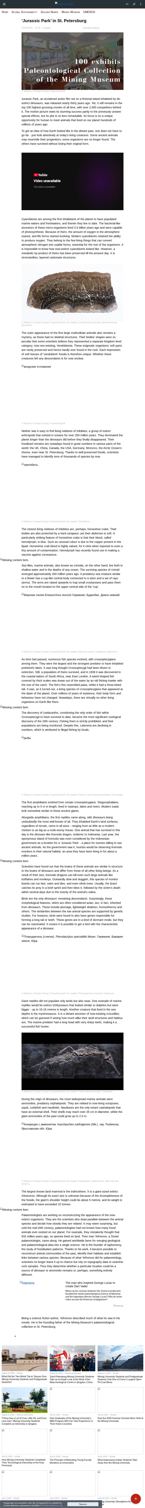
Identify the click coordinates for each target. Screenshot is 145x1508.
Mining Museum (71, 11)
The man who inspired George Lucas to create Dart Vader (90, 1284)
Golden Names (49, 11)
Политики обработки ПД (51, 1505)
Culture (47, 28)
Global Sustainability (24, 11)
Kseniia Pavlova (91, 28)
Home (5, 11)
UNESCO (89, 11)
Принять (83, 1504)
